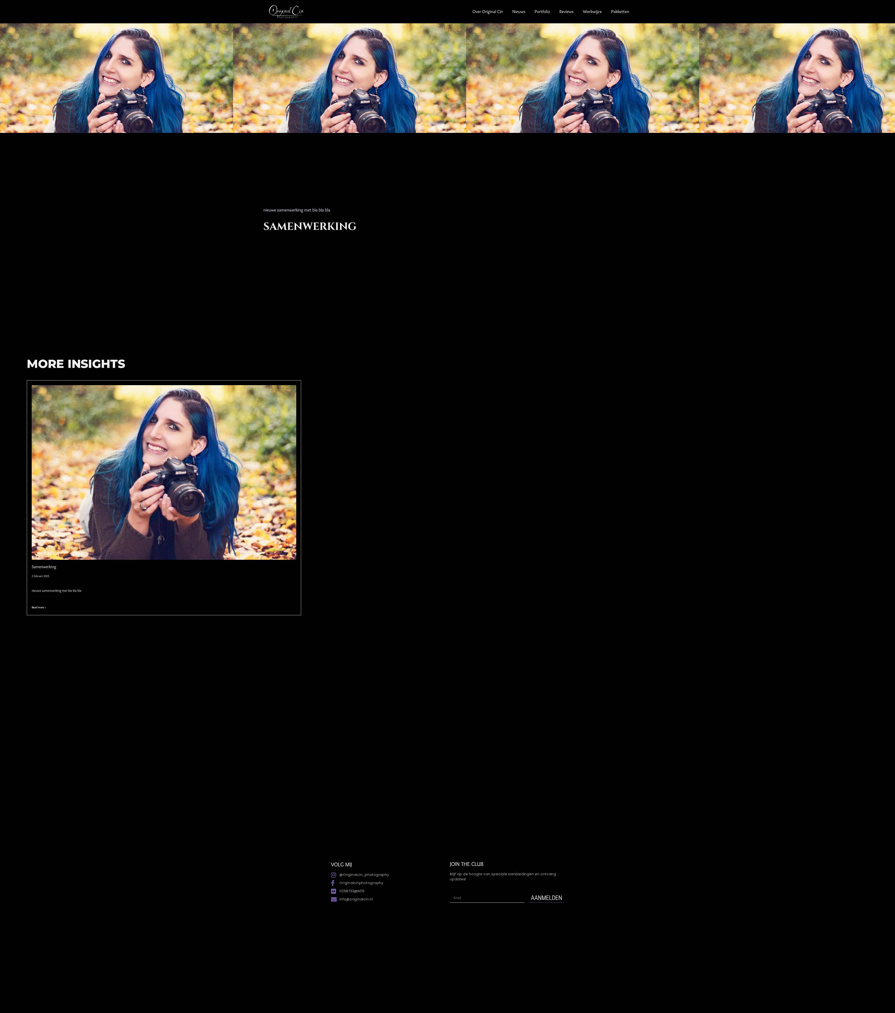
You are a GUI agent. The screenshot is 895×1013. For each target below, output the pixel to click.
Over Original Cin (487, 11)
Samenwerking (44, 566)
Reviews (566, 11)
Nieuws (518, 11)
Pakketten (620, 11)
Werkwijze (592, 11)
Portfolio (542, 11)
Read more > (39, 607)
